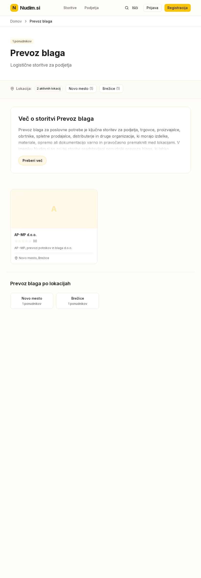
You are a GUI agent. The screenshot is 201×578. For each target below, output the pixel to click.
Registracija (177, 8)
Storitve (70, 8)
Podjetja (92, 8)
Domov (16, 21)
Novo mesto (81, 88)
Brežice (111, 88)
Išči (135, 8)
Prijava (152, 8)
